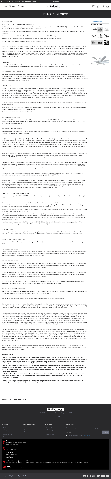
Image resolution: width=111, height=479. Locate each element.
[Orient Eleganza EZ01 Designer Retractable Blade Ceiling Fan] (94, 42)
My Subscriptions (97, 21)
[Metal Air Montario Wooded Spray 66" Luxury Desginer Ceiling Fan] (94, 29)
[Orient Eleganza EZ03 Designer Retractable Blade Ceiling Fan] (100, 42)
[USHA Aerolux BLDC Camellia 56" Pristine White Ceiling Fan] (106, 42)
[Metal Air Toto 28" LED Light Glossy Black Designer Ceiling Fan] (100, 36)
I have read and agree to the (79, 435)
